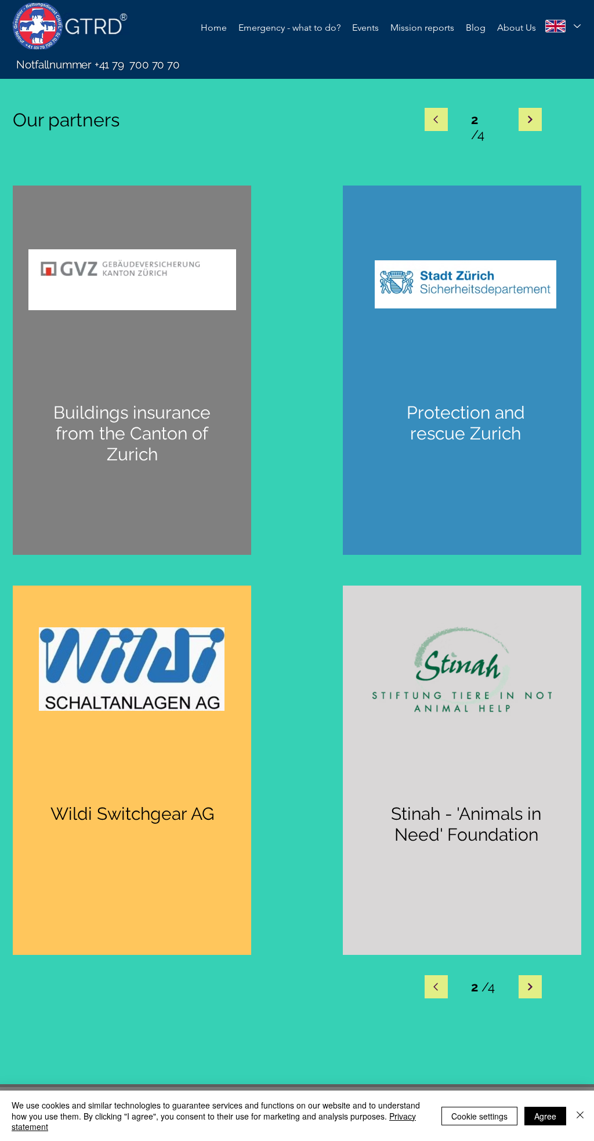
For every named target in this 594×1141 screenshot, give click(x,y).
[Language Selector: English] (563, 26)
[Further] (530, 986)
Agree (545, 1116)
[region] (132, 370)
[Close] (580, 1116)
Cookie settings (479, 1116)
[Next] (436, 119)
